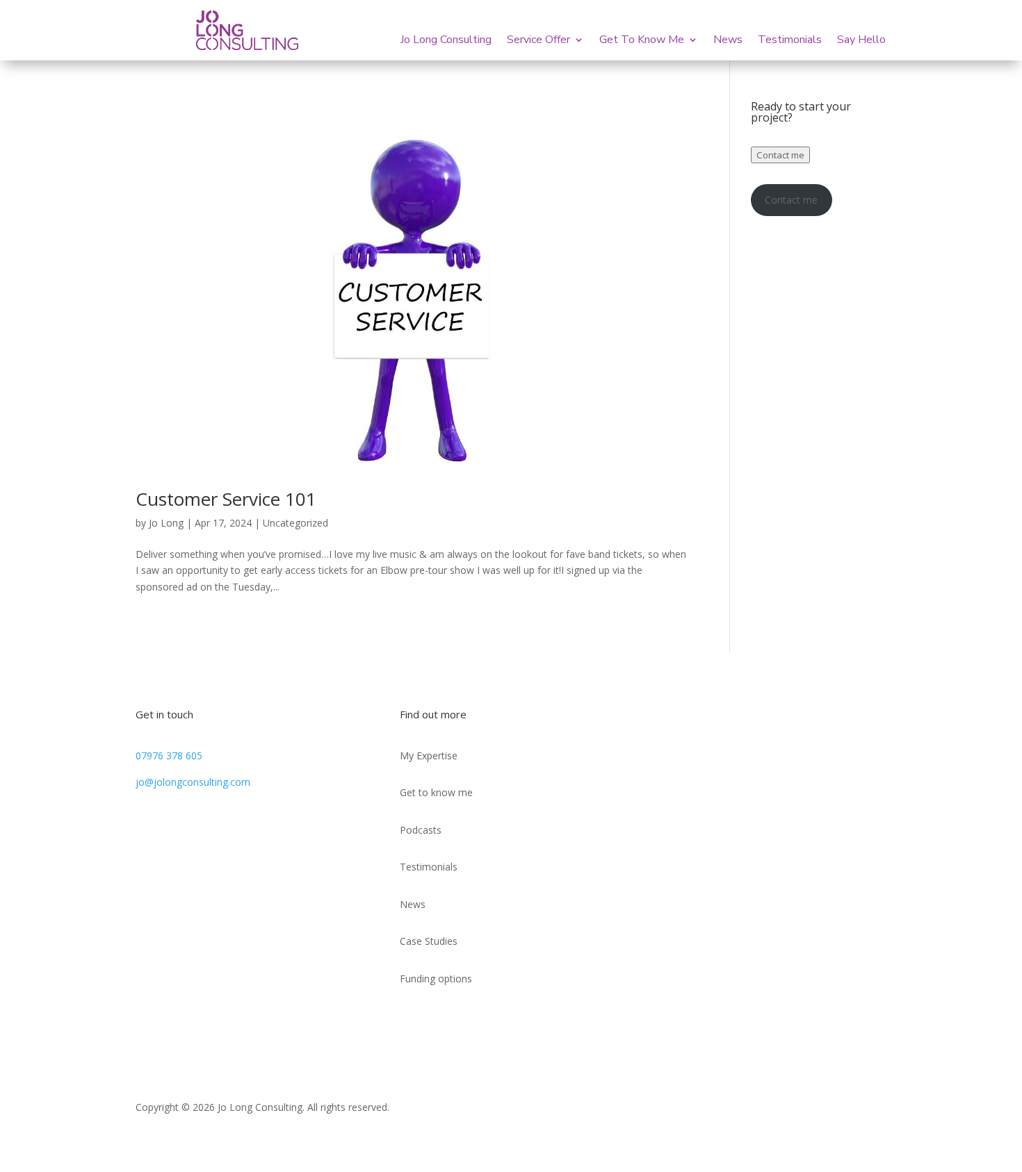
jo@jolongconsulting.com (193, 782)
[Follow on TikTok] (675, 720)
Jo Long (166, 522)
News (728, 41)
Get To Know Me (641, 41)
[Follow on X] (731, 720)
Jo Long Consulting (446, 41)
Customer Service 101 (226, 498)
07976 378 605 (169, 755)
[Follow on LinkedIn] (703, 720)
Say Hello (861, 41)
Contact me (780, 155)
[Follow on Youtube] (786, 720)
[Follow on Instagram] (758, 720)
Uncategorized (295, 522)
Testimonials (790, 41)
